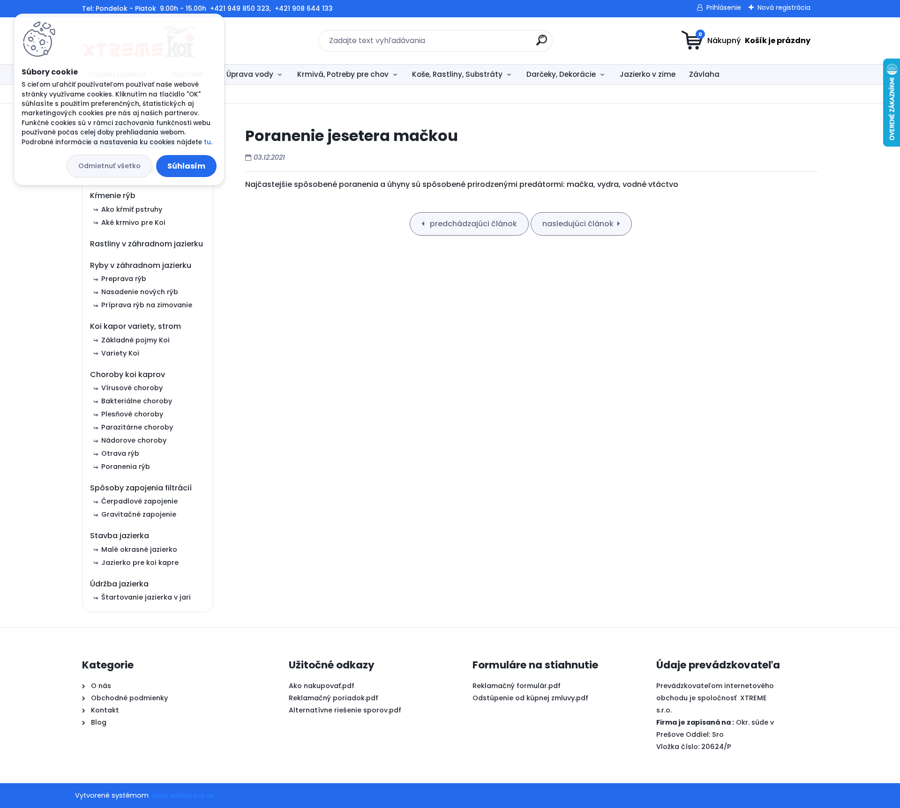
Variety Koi (120, 353)
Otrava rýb (120, 453)
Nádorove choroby (133, 440)
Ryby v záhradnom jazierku (140, 265)
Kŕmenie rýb (112, 195)
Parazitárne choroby (137, 427)
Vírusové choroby (132, 388)
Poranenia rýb (125, 466)
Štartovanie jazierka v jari (146, 597)
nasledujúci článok (578, 223)
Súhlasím (186, 166)
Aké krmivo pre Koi (133, 222)
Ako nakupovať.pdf (321, 685)
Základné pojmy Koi (135, 340)
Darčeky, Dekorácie (561, 74)
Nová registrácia (784, 7)
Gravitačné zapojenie (138, 514)
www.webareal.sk (182, 795)
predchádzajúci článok (472, 223)
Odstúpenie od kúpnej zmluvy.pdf (530, 698)
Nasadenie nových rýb (139, 292)
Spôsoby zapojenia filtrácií (141, 487)
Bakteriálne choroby (136, 401)
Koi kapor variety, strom (135, 326)
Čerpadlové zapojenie (139, 501)
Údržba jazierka (119, 583)
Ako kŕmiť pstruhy (131, 209)
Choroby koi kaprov (127, 374)
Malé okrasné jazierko (139, 549)
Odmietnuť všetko (109, 165)
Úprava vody (249, 74)
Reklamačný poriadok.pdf (333, 698)
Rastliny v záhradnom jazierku (146, 243)
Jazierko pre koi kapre (140, 562)
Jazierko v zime (647, 74)
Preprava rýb (123, 278)
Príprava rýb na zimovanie (146, 305)
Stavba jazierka (119, 535)
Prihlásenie (723, 7)
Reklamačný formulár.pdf (516, 685)
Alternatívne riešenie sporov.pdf (345, 710)
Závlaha (704, 74)
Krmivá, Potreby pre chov (343, 74)
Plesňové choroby (132, 414)
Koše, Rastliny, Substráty (457, 74)
